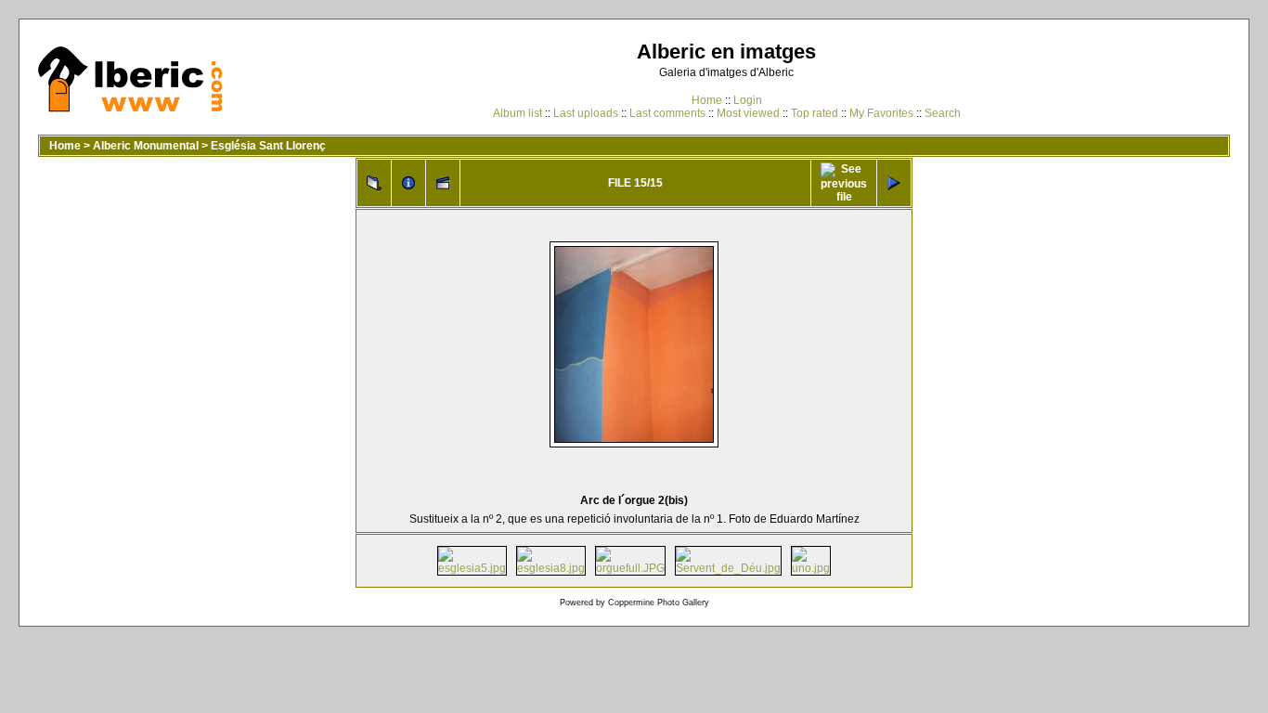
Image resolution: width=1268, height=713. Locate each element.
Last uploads (585, 113)
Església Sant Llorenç (268, 145)
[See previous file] (843, 183)
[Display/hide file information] (408, 183)
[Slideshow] (442, 183)
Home (707, 100)
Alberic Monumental (146, 145)
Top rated (814, 113)
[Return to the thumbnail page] (374, 183)
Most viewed (748, 113)
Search (943, 113)
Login (747, 100)
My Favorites (881, 113)
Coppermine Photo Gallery (658, 602)
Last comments (667, 113)
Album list (517, 113)
